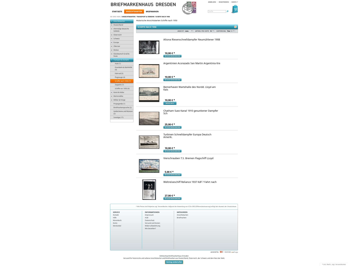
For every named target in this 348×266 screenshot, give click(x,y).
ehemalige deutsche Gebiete (121, 30)
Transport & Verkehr (145, 17)
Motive (116, 50)
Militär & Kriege (119, 100)
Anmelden (212, 2)
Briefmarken (152, 11)
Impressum (149, 215)
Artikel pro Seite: (202, 31)
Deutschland (118, 25)
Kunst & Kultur (119, 92)
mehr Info (170, 103)
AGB (146, 217)
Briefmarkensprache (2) (123, 107)
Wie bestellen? (150, 228)
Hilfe (114, 217)
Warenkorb (117, 220)
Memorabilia (118, 96)
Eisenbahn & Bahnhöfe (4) (123, 68)
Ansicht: (181, 31)
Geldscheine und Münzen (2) (123, 112)
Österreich (118, 35)
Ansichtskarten (134, 11)
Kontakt (116, 215)
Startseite (117, 11)
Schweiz (117, 38)
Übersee (117, 46)
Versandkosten (340, 264)
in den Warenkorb (172, 56)
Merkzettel (117, 226)
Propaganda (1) (119, 104)
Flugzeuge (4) (120, 77)
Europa (116, 42)
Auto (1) (118, 63)
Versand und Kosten (152, 223)
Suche (211, 11)
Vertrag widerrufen (174, 262)
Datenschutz (149, 220)
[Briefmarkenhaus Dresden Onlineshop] (139, 5)
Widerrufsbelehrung (152, 226)
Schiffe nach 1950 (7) (123, 81)
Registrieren (224, 2)
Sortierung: (221, 31)
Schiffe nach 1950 (163, 17)
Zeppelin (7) (119, 85)
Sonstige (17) (118, 117)
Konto (115, 223)
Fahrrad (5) (119, 73)
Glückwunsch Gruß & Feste (121, 55)
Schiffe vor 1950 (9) (122, 88)
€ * (170, 53)
